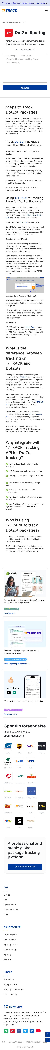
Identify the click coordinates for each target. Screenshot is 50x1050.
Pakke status (10, 939)
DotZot (19, 141)
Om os (7, 894)
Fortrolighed (10, 904)
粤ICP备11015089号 (25, 1047)
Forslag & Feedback (13, 989)
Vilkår (6, 899)
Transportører (13, 22)
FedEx (40, 215)
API (29, 414)
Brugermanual (10, 934)
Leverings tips (10, 949)
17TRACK (21, 198)
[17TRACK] (9, 10)
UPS (34, 215)
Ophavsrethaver (11, 909)
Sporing (7, 954)
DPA (6, 914)
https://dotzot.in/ (26, 49)
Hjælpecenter (10, 984)
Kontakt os (9, 979)
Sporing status (11, 944)
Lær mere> (40, 3)
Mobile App (29, 327)
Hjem (4, 22)
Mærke (7, 959)
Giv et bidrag (10, 994)
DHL (8, 218)
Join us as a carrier (25, 866)
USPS (28, 215)
